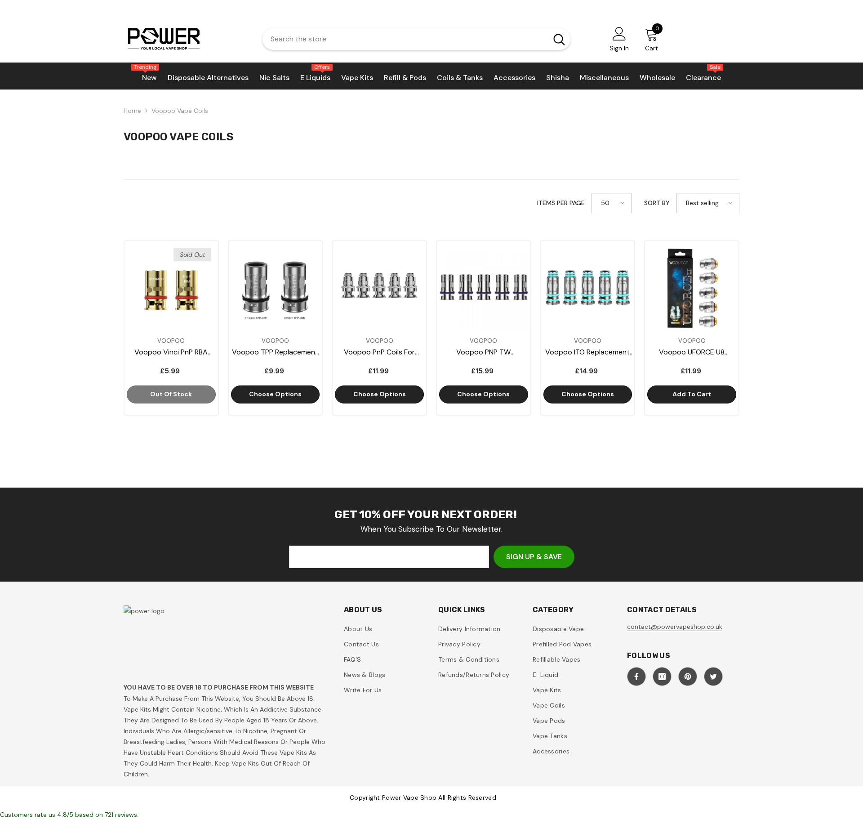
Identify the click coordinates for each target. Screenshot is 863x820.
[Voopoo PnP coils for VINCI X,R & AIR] (379, 287)
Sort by (657, 203)
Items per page (561, 203)
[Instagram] (662, 676)
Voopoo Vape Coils (179, 111)
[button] (612, 203)
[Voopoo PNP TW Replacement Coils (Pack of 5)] (483, 287)
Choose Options (275, 394)
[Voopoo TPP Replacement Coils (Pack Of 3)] (275, 287)
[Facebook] (636, 676)
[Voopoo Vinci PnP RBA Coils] (171, 287)
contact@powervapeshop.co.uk (674, 627)
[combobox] (402, 39)
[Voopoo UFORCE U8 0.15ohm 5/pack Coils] (691, 287)
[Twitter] (713, 676)
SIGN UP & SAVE (534, 556)
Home (132, 111)
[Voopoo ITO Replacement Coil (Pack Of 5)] (587, 287)
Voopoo (171, 341)
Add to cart (691, 394)
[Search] (416, 39)
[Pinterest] (687, 676)
